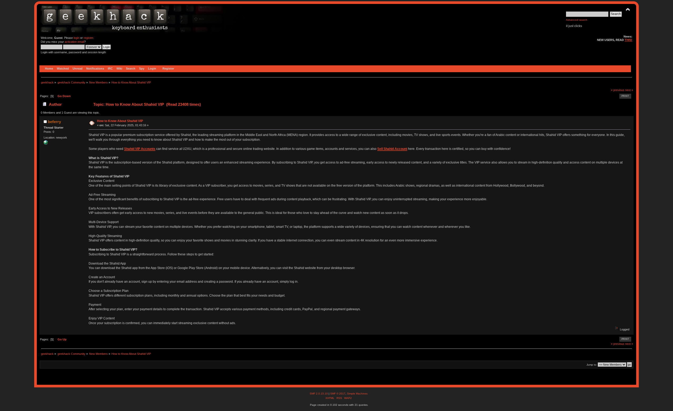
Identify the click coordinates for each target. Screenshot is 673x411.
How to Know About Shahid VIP (120, 121)
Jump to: (592, 364)
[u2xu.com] (46, 143)
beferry (54, 121)
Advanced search (576, 19)
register (88, 37)
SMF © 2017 (337, 393)
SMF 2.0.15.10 (319, 393)
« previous (617, 90)
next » (629, 90)
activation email (74, 41)
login (76, 37)
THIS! (628, 39)
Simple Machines (357, 393)
